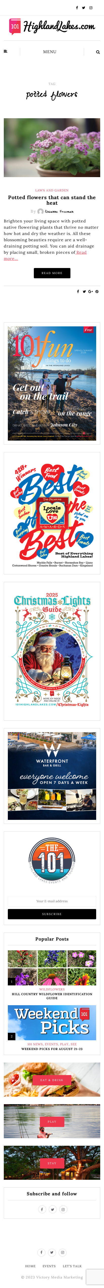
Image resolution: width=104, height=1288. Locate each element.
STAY (52, 1163)
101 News (35, 1044)
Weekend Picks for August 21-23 (52, 1049)
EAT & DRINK (52, 1080)
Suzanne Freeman (59, 212)
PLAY (52, 1121)
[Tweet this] (84, 291)
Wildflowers (52, 989)
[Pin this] (97, 291)
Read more (52, 273)
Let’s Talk (72, 1266)
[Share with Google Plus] (91, 291)
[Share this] (78, 291)
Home (30, 1266)
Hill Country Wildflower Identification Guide (52, 996)
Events (51, 1044)
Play (64, 1044)
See (74, 1044)
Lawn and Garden (52, 190)
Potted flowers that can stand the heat (52, 200)
